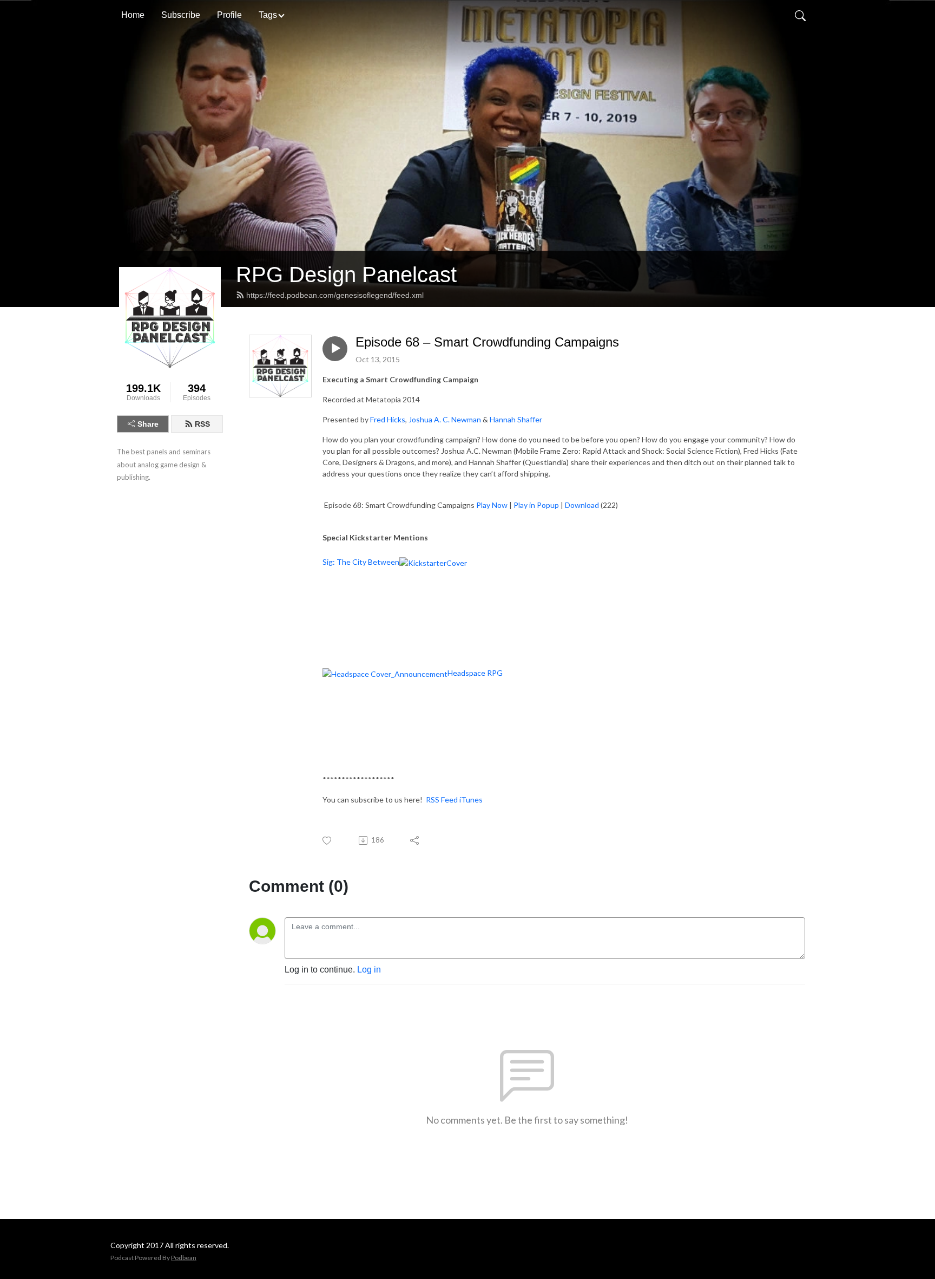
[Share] (415, 840)
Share (148, 424)
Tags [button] (268, 14)
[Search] (800, 15)
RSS (202, 424)
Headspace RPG (475, 672)
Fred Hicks (387, 419)
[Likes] (327, 840)
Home (132, 14)
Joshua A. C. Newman (445, 419)
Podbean (183, 1258)
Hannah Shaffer (516, 419)
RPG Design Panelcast (346, 274)
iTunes (471, 799)
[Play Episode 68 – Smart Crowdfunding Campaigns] (334, 348)
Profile (229, 14)
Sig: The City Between (360, 561)
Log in (369, 969)
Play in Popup (536, 505)
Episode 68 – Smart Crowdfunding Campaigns (487, 342)
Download (582, 505)
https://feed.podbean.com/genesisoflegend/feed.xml (335, 295)
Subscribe (180, 14)
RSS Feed (442, 799)
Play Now (492, 505)
